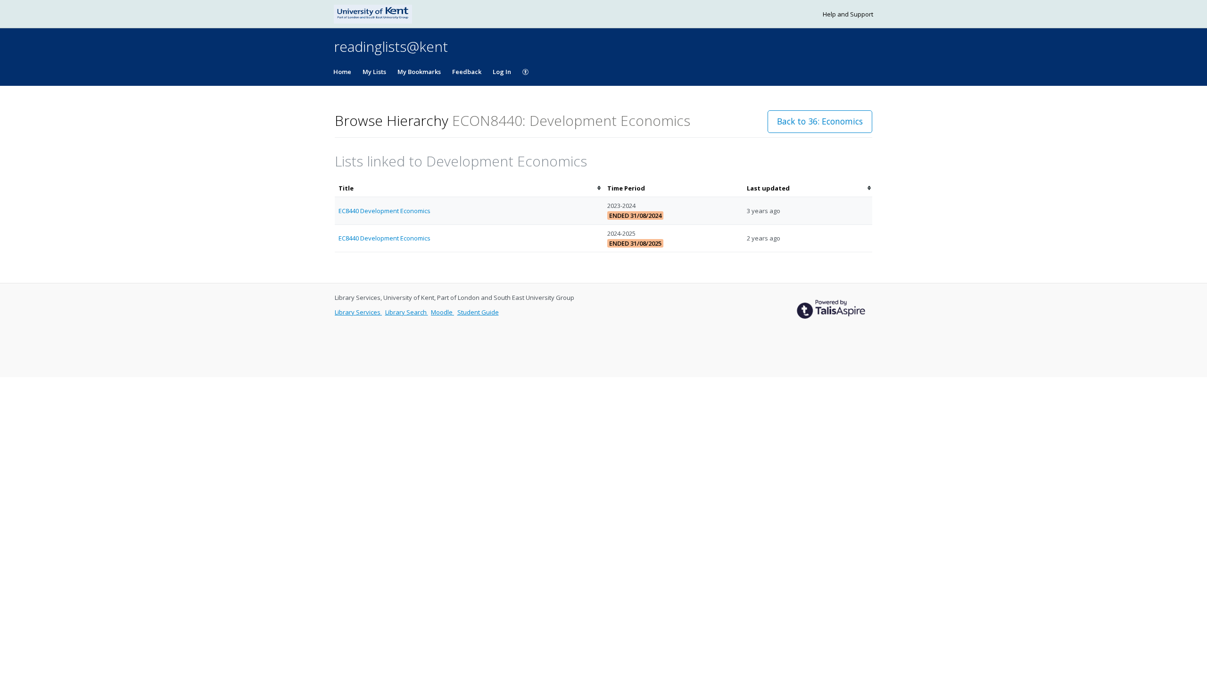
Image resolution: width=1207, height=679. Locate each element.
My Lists (374, 71)
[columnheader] (469, 188)
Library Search (406, 312)
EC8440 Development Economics (384, 211)
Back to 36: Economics (820, 121)
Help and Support (848, 14)
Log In (502, 71)
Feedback (466, 71)
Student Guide (478, 312)
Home (342, 71)
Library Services (358, 312)
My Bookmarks (419, 71)
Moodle (442, 312)
